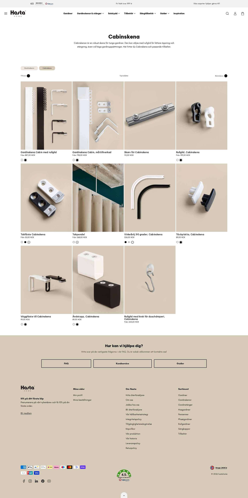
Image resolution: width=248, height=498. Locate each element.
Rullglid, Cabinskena (187, 152)
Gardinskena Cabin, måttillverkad (91, 152)
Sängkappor (184, 428)
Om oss (129, 400)
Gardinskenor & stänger (89, 13)
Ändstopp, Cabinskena (85, 316)
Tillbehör (128, 13)
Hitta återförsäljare (135, 395)
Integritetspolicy (134, 419)
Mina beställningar (82, 400)
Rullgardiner (184, 424)
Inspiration (179, 13)
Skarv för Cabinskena (136, 152)
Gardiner (67, 13)
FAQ (66, 363)
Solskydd (112, 13)
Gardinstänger (185, 404)
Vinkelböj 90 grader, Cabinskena (143, 234)
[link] (235, 13)
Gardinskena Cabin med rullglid (39, 152)
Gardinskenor (184, 400)
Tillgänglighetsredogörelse (139, 424)
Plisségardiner (185, 419)
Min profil (78, 395)
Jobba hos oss (132, 404)
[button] (41, 3)
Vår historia (131, 438)
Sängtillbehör (147, 13)
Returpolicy (131, 448)
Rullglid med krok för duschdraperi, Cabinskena (144, 318)
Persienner (183, 414)
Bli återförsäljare (134, 409)
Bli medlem (26, 413)
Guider (163, 13)
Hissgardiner (184, 409)
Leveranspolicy (133, 443)
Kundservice (122, 363)
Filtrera (23, 76)
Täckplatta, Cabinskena (190, 234)
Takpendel (78, 234)
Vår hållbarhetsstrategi (137, 414)
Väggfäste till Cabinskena (36, 316)
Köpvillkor (130, 428)
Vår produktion (133, 433)
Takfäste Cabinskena (33, 234)
